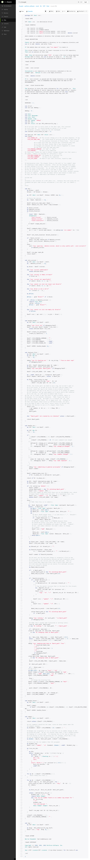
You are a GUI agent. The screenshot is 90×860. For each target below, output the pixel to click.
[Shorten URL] (45, 11)
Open (58, 11)
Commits (30, 11)
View (22, 11)
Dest (48, 6)
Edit (64, 11)
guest (21, 6)
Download (82, 11)
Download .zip (71, 11)
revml (37, 6)
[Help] (81, 2)
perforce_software (29, 6)
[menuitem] (8, 6)
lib (40, 6)
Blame (51, 11)
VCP (44, 6)
